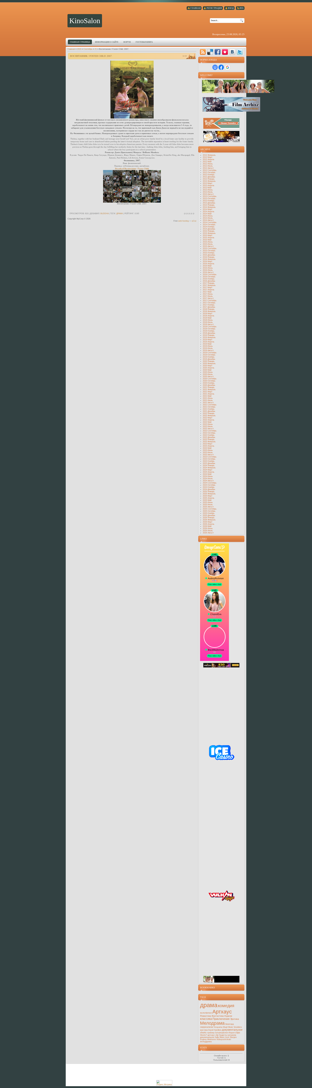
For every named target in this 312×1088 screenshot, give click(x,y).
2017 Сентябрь (209, 300)
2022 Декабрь (209, 437)
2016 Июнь (208, 268)
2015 (79, 49)
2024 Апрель (208, 472)
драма (119, 213)
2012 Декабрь (209, 177)
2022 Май (207, 422)
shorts (203, 1032)
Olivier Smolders (235, 1027)
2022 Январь (208, 413)
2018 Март (207, 313)
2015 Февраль (209, 233)
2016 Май (207, 266)
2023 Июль (208, 452)
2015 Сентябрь (209, 248)
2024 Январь (208, 465)
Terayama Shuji (220, 1027)
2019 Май (207, 344)
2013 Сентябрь (209, 196)
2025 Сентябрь (209, 509)
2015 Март (207, 235)
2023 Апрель (208, 446)
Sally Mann (219, 1037)
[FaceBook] (217, 52)
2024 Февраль (209, 467)
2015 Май (207, 240)
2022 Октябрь (209, 433)
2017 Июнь (208, 294)
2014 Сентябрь (209, 222)
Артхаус (222, 1012)
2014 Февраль (209, 207)
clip (216, 1035)
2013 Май (207, 187)
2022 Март (207, 418)
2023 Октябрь (209, 459)
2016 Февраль (209, 259)
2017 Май (207, 292)
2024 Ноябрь (208, 487)
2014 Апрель (208, 211)
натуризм (232, 1035)
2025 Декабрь (209, 515)
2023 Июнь (208, 450)
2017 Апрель (208, 290)
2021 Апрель (208, 394)
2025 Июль (208, 504)
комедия (226, 1005)
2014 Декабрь (209, 229)
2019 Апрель (208, 342)
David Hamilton (214, 1030)
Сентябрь (88, 49)
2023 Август (208, 454)
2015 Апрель (208, 237)
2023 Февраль (209, 441)
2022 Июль (208, 426)
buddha (104, 213)
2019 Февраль (209, 337)
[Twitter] (240, 52)
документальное (232, 1029)
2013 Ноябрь (208, 201)
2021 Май (207, 396)
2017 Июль (208, 296)
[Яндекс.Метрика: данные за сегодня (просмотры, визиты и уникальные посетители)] (164, 1083)
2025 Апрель (208, 498)
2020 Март (207, 365)
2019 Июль (208, 348)
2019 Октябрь (209, 355)
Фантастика (218, 1016)
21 (96, 49)
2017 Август (208, 298)
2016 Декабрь (209, 281)
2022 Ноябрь (208, 435)
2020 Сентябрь (209, 378)
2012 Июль (208, 166)
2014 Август (208, 220)
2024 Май (207, 474)
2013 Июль (208, 192)
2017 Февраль (209, 285)
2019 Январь (208, 335)
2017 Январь (208, 283)
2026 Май (207, 526)
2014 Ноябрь (208, 227)
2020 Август (208, 376)
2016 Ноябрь (208, 279)
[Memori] (225, 52)
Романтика (205, 1016)
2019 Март (207, 339)
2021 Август (208, 402)
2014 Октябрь (209, 224)
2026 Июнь (208, 528)
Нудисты (223, 1035)
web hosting (183, 221)
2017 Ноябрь (208, 305)
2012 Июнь (208, 164)
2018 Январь (208, 309)
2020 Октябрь (209, 381)
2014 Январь (208, 205)
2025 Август (208, 507)
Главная (71, 49)
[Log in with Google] (227, 67)
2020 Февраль (209, 363)
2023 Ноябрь (208, 461)
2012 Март (207, 157)
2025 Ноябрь (208, 513)
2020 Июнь (208, 372)
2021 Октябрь (209, 407)
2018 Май (207, 318)
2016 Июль (208, 270)
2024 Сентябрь (209, 483)
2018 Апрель (208, 316)
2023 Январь (208, 439)
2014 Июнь (208, 216)
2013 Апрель (208, 185)
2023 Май (207, 448)
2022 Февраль (209, 415)
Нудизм (228, 1016)
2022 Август (208, 428)
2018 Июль (208, 322)
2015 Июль (208, 244)
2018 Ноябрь (208, 331)
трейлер (210, 1033)
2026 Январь (208, 517)
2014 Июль (208, 218)
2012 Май (207, 161)
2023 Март (207, 444)
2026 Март (207, 522)
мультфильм (206, 1013)
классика (206, 1018)
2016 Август (208, 272)
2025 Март (207, 496)
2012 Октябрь (209, 172)
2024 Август (208, 481)
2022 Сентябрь (209, 431)
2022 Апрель (208, 420)
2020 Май (207, 370)
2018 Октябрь (209, 329)
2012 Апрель (208, 159)
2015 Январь (208, 231)
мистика (204, 1030)
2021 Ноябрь (208, 409)
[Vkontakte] (232, 52)
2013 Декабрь (209, 203)
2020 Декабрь (209, 385)
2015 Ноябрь (208, 253)
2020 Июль (208, 374)
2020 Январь (208, 361)
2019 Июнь (208, 346)
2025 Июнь (208, 502)
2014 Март (207, 209)
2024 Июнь (208, 476)
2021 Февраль (209, 389)
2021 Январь (208, 387)
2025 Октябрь (209, 511)
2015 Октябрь (209, 250)
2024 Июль (208, 478)
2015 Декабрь (209, 255)
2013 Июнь (208, 190)
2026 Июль (208, 530)
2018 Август (208, 324)
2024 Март (207, 470)
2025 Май (207, 500)
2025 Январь (208, 491)
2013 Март (207, 183)
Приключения (221, 1018)
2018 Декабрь (209, 333)
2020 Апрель (208, 368)
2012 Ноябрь (208, 174)
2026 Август (208, 533)
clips (237, 1032)
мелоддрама (206, 1041)
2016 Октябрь (209, 276)
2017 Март (207, 287)
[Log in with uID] (215, 67)
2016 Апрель (208, 263)
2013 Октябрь (209, 198)
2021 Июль (208, 400)
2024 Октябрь (209, 485)
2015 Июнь (208, 242)
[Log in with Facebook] (221, 67)
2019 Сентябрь (209, 352)
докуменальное (207, 1037)
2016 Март (207, 261)
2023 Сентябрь (209, 457)
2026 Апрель (208, 524)
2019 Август (208, 350)
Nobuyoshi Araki (224, 1039)
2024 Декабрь (209, 489)
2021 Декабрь (209, 411)
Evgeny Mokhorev (208, 1039)
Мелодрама (212, 1023)
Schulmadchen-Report (225, 1033)
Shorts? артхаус (207, 1035)
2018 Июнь (208, 320)
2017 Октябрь (209, 303)
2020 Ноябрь (208, 383)
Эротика (234, 1019)
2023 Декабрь (209, 463)
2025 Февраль (209, 494)
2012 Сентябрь (209, 170)
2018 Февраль (209, 311)
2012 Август (208, 168)
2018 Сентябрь (209, 326)
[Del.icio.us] (210, 52)
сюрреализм (206, 1027)
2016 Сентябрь (209, 274)
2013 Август (208, 194)
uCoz (194, 221)
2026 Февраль (209, 520)
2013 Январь (208, 179)
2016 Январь (208, 257)
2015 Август (208, 246)
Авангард (229, 1024)
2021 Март (207, 392)
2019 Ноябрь (208, 357)
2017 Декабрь (209, 307)
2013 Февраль (209, 181)
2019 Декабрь (209, 359)
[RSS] (203, 52)
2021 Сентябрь (209, 405)
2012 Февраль (209, 155)
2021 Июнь (208, 398)
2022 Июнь (208, 424)
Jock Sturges (231, 1037)
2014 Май (207, 214)
